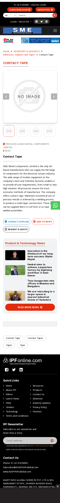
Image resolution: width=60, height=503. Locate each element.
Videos (9, 394)
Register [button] (24, 21)
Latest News (12, 398)
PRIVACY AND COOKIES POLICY (40, 446)
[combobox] (10, 15)
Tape (22, 345)
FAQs (8, 402)
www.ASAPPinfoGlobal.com (17, 471)
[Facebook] (37, 21)
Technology (12, 411)
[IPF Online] (22, 30)
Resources (38, 385)
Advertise (44, 9)
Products (37, 390)
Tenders (10, 407)
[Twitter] (41, 21)
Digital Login (38, 4)
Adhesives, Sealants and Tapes (19, 54)
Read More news (29, 307)
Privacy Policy (40, 407)
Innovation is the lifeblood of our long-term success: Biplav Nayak (41, 255)
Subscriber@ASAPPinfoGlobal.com (20, 467)
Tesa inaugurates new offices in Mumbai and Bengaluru (41, 283)
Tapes (9, 345)
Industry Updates (42, 402)
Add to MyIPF (44, 221)
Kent (7, 150)
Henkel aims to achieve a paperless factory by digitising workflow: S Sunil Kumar (40, 270)
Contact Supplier (18, 221)
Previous (6, 96)
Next (54, 96)
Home (6, 51)
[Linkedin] (46, 21)
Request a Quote (18, 229)
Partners (37, 411)
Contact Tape (13, 338)
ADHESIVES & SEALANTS (27, 51)
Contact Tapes (35, 338)
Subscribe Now (19, 9)
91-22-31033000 (21, 4)
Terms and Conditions (17, 415)
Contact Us (38, 394)
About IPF (11, 390)
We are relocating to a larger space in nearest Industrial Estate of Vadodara (41, 295)
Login (13, 21)
